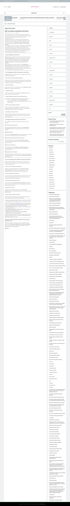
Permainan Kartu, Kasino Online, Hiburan (56, 334)
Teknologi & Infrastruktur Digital (54, 433)
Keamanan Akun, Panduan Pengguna (55, 274)
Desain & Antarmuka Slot (53, 211)
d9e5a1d (7, 32)
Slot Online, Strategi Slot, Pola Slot (55, 408)
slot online (51, 91)
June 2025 (51, 171)
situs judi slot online (52, 370)
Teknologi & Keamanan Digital (54, 438)
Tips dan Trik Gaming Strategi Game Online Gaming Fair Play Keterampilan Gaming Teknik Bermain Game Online (57, 483)
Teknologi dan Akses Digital (54, 450)
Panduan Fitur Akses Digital (54, 311)
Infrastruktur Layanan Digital (54, 255)
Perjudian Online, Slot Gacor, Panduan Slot (56, 332)
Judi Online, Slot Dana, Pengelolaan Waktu (56, 261)
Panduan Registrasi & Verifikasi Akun (55, 322)
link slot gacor (51, 32)
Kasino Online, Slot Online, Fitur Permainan (56, 263)
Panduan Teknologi (52, 327)
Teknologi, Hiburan (52, 478)
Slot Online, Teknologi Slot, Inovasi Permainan (57, 413)
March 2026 (51, 152)
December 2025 (52, 158)
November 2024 (52, 186)
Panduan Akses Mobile (53, 299)
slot (50, 66)
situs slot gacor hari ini (53, 378)
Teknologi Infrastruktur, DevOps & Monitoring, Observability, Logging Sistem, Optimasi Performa (57, 469)
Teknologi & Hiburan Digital (54, 431)
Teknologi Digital (52, 455)
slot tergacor (51, 417)
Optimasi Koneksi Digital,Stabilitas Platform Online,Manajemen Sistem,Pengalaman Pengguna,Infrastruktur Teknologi (56, 293)
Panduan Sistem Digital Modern (54, 325)
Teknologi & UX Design (53, 446)
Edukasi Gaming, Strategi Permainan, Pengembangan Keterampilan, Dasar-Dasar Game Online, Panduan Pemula (56, 217)
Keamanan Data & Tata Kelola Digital (55, 276)
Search (50, 112)
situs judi (50, 361)
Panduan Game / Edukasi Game (54, 313)
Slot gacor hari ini (52, 57)
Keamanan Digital (52, 278)
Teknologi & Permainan (53, 444)
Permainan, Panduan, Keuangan (54, 348)
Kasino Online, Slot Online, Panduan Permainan (57, 265)
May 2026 (51, 147)
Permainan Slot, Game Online (54, 346)
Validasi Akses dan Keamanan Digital (55, 500)
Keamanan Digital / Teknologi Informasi (56, 280)
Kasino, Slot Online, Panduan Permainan (56, 267)
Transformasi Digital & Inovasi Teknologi (56, 486)
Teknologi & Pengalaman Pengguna (55, 442)
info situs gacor (52, 248)
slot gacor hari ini (52, 385)
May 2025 (51, 173)
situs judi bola (51, 363)
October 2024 (51, 188)
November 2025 (52, 160)
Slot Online (51, 387)
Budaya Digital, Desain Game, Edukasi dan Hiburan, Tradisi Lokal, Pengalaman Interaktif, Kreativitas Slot (57, 208)
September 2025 (52, 164)
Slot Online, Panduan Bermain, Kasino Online (56, 402)
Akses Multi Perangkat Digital (54, 194)
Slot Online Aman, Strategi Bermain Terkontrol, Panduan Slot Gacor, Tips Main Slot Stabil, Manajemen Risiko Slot (57, 390)
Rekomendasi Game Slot (53, 353)
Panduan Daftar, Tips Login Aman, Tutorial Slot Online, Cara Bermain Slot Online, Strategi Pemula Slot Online (57, 307)
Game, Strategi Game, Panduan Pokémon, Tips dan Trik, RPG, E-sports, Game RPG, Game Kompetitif (57, 236)
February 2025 (51, 179)
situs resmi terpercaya (53, 372)
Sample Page (33, 13)
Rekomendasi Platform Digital (54, 355)
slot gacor (51, 36)
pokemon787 (51, 351)
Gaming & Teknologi (52, 240)
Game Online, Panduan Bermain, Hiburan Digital (57, 228)
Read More (6, 228)
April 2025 (51, 175)
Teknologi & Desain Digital (53, 429)
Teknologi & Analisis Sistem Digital (55, 425)
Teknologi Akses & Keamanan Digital (55, 448)
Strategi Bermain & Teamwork (54, 419)
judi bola (50, 257)
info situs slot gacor (52, 250)
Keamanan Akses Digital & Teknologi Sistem (56, 272)
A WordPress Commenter (53, 141)
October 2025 (51, 162)
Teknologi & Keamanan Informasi (55, 440)
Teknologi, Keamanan (53, 480)
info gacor (51, 246)
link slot (50, 49)
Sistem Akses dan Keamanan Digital (55, 359)
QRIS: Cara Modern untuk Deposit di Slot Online (16, 31)
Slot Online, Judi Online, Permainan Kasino (56, 397)
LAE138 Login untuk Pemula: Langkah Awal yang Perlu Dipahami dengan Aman (46, 1)
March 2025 (51, 177)
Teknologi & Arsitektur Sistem (54, 427)
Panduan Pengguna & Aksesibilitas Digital (56, 317)
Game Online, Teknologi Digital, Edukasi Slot (56, 233)
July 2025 (50, 169)
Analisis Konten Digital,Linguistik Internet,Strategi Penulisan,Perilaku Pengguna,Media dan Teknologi (55, 200)
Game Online (51, 222)
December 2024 (52, 184)
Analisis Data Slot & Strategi (54, 196)
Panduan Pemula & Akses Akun (54, 315)
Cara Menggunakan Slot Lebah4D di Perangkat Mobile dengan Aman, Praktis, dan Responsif (26, 17)
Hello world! (62, 141)
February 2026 (51, 154)
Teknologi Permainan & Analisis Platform (56, 476)
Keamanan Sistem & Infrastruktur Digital (56, 282)
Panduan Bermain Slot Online (54, 301)
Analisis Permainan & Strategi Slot (55, 203)
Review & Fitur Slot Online (53, 357)
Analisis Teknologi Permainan (54, 205)
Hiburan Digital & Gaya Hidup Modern (55, 244)
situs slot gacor (52, 70)
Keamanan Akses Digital (53, 270)
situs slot (50, 374)
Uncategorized (51, 494)
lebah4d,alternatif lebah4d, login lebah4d (56, 287)
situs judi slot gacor (52, 368)
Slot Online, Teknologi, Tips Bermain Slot (56, 415)
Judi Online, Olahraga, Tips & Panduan (55, 259)
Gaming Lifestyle (52, 242)
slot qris (17, 203)
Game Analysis (51, 220)
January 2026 (51, 156)
